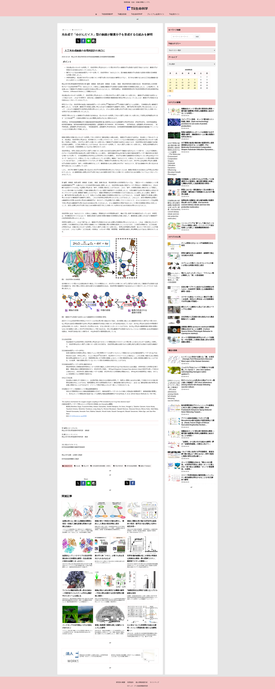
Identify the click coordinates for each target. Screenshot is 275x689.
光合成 (78, 466)
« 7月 (169, 96)
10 (170, 82)
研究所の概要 (120, 682)
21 (195, 85)
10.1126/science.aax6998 (78, 416)
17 (170, 85)
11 (176, 82)
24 (170, 88)
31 (170, 91)
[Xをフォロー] (127, 483)
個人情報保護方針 (142, 682)
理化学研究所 (119, 466)
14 (195, 82)
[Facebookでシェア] (83, 40)
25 (176, 88)
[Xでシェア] (78, 40)
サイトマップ (154, 682)
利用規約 (130, 682)
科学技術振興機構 (132, 466)
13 (188, 82)
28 (195, 88)
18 (176, 85)
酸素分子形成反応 (146, 466)
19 (182, 85)
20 (188, 85)
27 (188, 88)
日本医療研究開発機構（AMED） (102, 466)
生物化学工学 (68, 466)
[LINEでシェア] (88, 40)
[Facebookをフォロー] (132, 483)
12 (182, 82)
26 (182, 88)
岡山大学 (86, 466)
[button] (93, 40)
